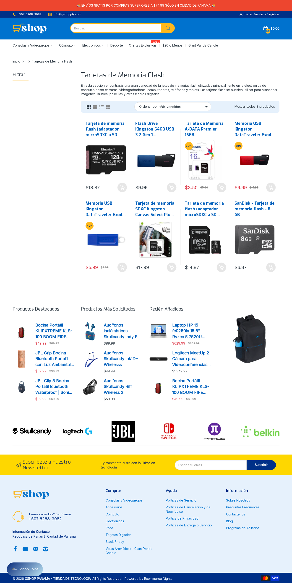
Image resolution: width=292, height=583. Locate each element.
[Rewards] (25, 569)
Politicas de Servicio (181, 500)
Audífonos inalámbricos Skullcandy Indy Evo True (123, 331)
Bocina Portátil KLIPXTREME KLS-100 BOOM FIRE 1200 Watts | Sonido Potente (54, 331)
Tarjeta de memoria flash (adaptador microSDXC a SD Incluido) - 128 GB (105, 129)
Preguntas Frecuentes (242, 507)
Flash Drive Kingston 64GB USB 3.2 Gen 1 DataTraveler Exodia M (155, 129)
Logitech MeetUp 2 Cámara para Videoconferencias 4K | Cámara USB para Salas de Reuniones (190, 358)
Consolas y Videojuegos (124, 500)
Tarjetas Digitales (118, 535)
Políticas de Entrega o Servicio (189, 525)
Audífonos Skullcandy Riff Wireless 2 (118, 386)
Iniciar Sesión (254, 14)
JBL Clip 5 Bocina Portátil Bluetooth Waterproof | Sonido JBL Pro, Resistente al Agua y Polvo (54, 386)
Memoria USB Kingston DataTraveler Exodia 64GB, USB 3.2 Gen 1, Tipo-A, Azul (106, 209)
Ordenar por (148, 106)
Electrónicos (115, 521)
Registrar (273, 14)
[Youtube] (25, 549)
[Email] (35, 549)
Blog (229, 521)
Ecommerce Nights (158, 578)
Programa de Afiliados (242, 528)
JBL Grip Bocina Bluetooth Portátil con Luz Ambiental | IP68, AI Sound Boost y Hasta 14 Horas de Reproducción (54, 358)
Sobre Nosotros (238, 500)
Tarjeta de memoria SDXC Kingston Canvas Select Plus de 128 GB (154, 209)
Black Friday (115, 542)
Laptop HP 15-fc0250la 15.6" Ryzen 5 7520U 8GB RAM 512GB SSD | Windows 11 (189, 331)
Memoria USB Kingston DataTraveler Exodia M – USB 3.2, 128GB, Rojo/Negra (255, 129)
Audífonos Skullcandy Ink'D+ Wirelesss (121, 358)
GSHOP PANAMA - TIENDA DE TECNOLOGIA (58, 578)
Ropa (110, 528)
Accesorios (114, 507)
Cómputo (112, 514)
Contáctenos (235, 514)
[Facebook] (15, 549)
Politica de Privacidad (182, 518)
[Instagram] (45, 549)
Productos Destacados (36, 309)
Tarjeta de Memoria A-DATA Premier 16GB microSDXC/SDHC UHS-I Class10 (204, 129)
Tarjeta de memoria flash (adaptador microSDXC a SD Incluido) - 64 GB (204, 209)
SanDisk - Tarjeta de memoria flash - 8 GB (254, 209)
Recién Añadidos (166, 309)
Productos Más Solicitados (108, 309)
